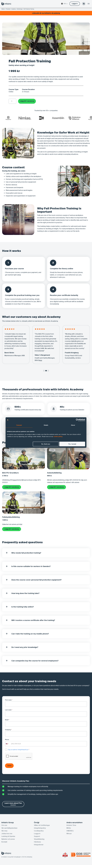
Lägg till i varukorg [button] (11, 487)
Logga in (37, 833)
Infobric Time (71, 825)
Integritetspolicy (40, 828)
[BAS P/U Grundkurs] (23, 468)
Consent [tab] (19, 425)
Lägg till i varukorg (27, 101)
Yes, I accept (72, 444)
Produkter (8, 9)
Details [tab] (46, 425)
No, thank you (45, 444)
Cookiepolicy (38, 831)
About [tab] (73, 425)
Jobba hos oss (6, 833)
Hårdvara (37, 842)
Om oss (4, 825)
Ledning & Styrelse (8, 836)
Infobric (3, 9)
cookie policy (58, 436)
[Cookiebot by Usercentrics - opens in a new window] (77, 420)
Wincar (69, 833)
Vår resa (4, 831)
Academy (14, 9)
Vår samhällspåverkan (9, 828)
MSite (68, 828)
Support (37, 836)
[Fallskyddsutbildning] (23, 512)
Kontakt (4, 842)
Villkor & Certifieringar (42, 825)
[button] (44, 370)
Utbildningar (20, 9)
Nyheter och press (8, 839)
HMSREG (70, 831)
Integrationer (38, 845)
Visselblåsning (39, 839)
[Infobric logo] (6, 3)
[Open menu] (89, 4)
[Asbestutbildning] (68, 468)
